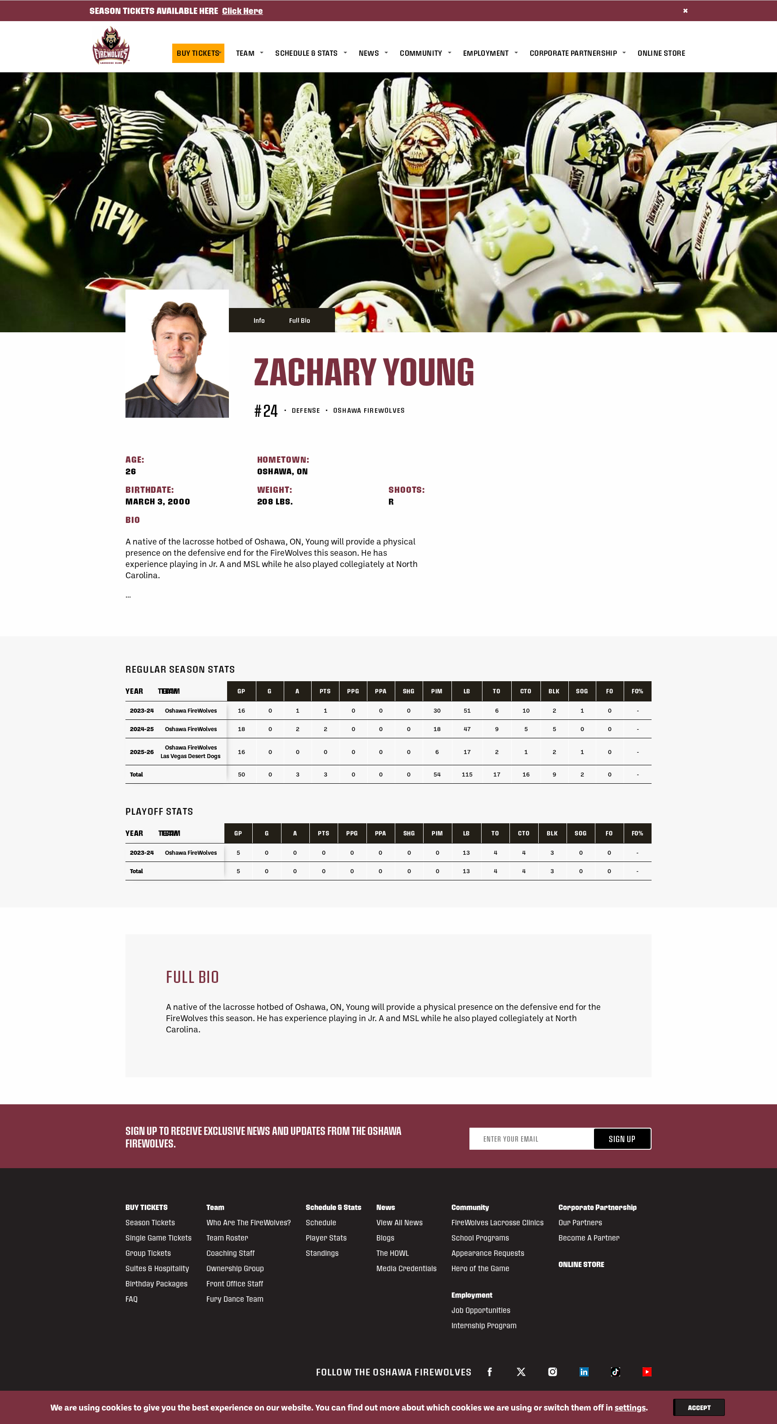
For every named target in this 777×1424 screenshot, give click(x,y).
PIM (437, 690)
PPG (353, 690)
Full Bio (299, 320)
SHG (409, 690)
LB (467, 690)
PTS (325, 690)
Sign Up (622, 1138)
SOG (582, 690)
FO (609, 690)
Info (259, 320)
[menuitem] (204, 53)
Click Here (242, 10)
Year (134, 691)
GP (241, 690)
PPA (380, 690)
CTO (525, 690)
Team (168, 691)
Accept (699, 1407)
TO (496, 690)
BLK (554, 690)
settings (630, 1407)
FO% (637, 690)
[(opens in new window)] (489, 1371)
